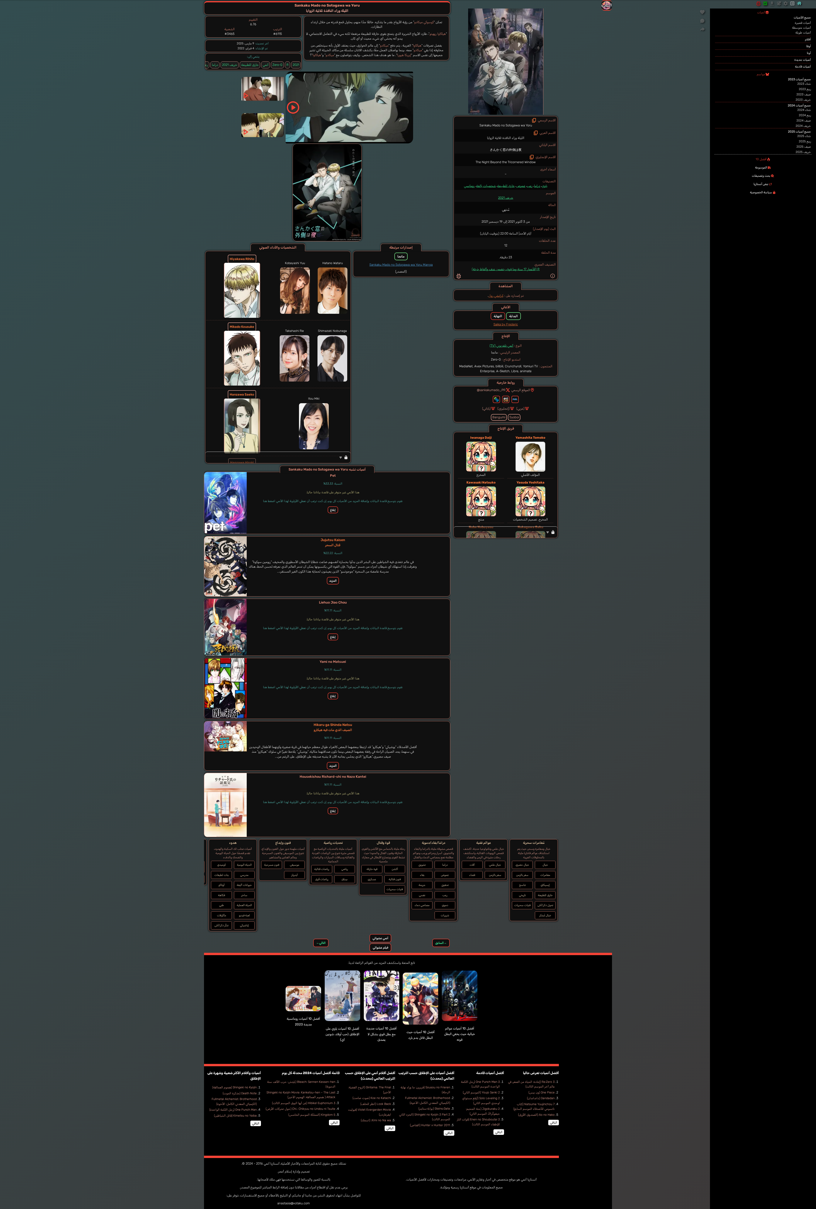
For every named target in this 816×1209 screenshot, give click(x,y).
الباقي (553, 1122)
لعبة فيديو (244, 915)
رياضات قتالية (321, 869)
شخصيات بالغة (486, 186)
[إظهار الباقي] (506, 532)
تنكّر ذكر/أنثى (221, 925)
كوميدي (221, 864)
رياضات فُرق (321, 879)
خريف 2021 (505, 198)
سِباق (344, 879)
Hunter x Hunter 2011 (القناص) (430, 1125)
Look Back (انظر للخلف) (375, 1104)
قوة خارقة (372, 869)
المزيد (333, 581)
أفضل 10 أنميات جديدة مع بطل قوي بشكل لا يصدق (381, 1034)
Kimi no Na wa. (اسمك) (376, 1120)
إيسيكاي (545, 885)
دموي (445, 905)
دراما (537, 186)
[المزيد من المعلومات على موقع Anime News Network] (496, 399)
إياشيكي (244, 925)
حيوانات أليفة (244, 885)
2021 (296, 65)
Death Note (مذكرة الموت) (240, 1093)
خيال (545, 864)
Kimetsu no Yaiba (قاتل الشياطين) (235, 1115)
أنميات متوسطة (801, 28)
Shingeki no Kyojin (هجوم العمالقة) (234, 1087)
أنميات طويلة (803, 32)
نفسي (422, 895)
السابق (441, 943)
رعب (530, 186)
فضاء (472, 875)
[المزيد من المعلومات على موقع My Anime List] (515, 399)
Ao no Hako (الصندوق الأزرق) (536, 1115)
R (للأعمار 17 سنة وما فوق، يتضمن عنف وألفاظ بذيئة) (506, 269)
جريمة (422, 885)
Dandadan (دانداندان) (541, 1098)
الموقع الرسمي (520, 390)
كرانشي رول (495, 296)
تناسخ (522, 885)
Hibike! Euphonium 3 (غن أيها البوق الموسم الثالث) (303, 1103)
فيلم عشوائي (380, 947)
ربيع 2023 (805, 89)
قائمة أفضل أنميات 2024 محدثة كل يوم (311, 1073)
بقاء (422, 875)
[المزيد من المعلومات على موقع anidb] (505, 399)
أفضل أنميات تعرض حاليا (541, 1073)
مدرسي (244, 875)
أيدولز (294, 875)
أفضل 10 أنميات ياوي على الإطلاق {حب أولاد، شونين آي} (342, 1034)
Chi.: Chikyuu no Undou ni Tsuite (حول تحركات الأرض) (300, 1109)
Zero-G (277, 65)
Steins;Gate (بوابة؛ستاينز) (434, 1108)
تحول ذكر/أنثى (545, 905)
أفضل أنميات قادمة (490, 1073)
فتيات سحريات (522, 905)
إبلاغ (333, 510)
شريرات (445, 915)
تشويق (422, 864)
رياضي (344, 869)
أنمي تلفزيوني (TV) (501, 346)
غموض (520, 186)
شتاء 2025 (804, 136)
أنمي (265, 65)
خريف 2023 (803, 100)
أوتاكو (221, 885)
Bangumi (498, 417)
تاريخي (522, 895)
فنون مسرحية (271, 864)
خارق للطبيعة (506, 186)
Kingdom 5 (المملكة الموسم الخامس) (311, 1115)
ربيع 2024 (805, 115)
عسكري (372, 879)
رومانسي (469, 186)
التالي (321, 943)
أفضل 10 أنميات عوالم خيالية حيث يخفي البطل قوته (459, 1034)
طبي (221, 905)
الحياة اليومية (244, 864)
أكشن (395, 869)
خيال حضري (522, 864)
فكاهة (221, 895)
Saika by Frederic (505, 324)
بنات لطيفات (221, 875)
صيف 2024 (803, 120)
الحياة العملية (244, 905)
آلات (472, 864)
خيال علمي (495, 864)
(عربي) (520, 408)
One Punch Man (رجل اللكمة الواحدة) (233, 1109)
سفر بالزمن (522, 875)
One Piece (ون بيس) (541, 1092)
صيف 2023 (803, 94)
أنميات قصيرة (803, 23)
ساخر (244, 895)
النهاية (498, 316)
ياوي (544, 186)
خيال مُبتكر (545, 915)
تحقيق (445, 885)
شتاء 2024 (804, 110)
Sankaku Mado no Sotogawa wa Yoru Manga (401, 265)
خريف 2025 (803, 152)
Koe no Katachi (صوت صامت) (372, 1098)
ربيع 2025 (805, 141)
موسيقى (294, 864)
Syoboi (514, 417)
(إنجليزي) (503, 408)
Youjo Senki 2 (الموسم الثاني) (481, 1092)
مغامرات (545, 875)
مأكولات (221, 915)
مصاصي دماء (422, 905)
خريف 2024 (803, 126)
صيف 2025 (803, 146)
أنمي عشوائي (380, 938)
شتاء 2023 (804, 84)
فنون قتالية (395, 879)
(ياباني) (486, 408)
